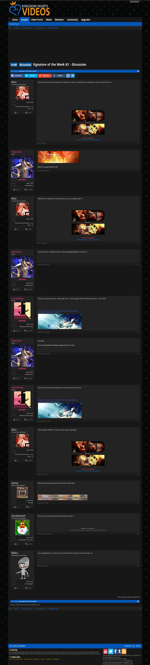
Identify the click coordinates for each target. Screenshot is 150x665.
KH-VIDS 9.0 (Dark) (17, 646)
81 (30, 506)
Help (138, 646)
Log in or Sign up (135, 1)
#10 (138, 533)
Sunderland (18, 516)
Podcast (43, 659)
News (10, 659)
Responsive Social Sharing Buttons (112, 664)
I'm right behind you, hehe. (25, 540)
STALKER (30, 503)
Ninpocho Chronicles (83, 140)
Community (72, 19)
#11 (138, 566)
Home (15, 19)
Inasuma (39, 170)
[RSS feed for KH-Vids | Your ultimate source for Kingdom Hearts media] (124, 651)
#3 (138, 243)
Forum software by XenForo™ (118, 655)
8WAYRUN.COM (35, 605)
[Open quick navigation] (140, 28)
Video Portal (37, 19)
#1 (138, 143)
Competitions (22, 68)
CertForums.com (128, 664)
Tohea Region (95, 140)
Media (49, 19)
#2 (138, 170)
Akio (33, 68)
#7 (138, 421)
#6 (138, 353)
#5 (138, 332)
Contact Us (129, 646)
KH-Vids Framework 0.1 (115, 659)
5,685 (30, 189)
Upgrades (85, 19)
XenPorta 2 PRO (14, 605)
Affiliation (56, 659)
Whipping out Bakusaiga (26, 326)
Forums (24, 19)
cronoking (40, 332)
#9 (138, 503)
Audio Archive (28, 659)
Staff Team (49, 659)
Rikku (14, 553)
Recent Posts (14, 24)
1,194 (30, 330)
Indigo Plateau (29, 185)
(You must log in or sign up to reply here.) (129, 597)
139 (30, 543)
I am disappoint (28, 584)
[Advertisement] (75, 46)
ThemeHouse (128, 660)
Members (59, 19)
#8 (138, 474)
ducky (14, 483)
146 (30, 112)
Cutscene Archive (18, 659)
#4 (138, 264)
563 (30, 587)
